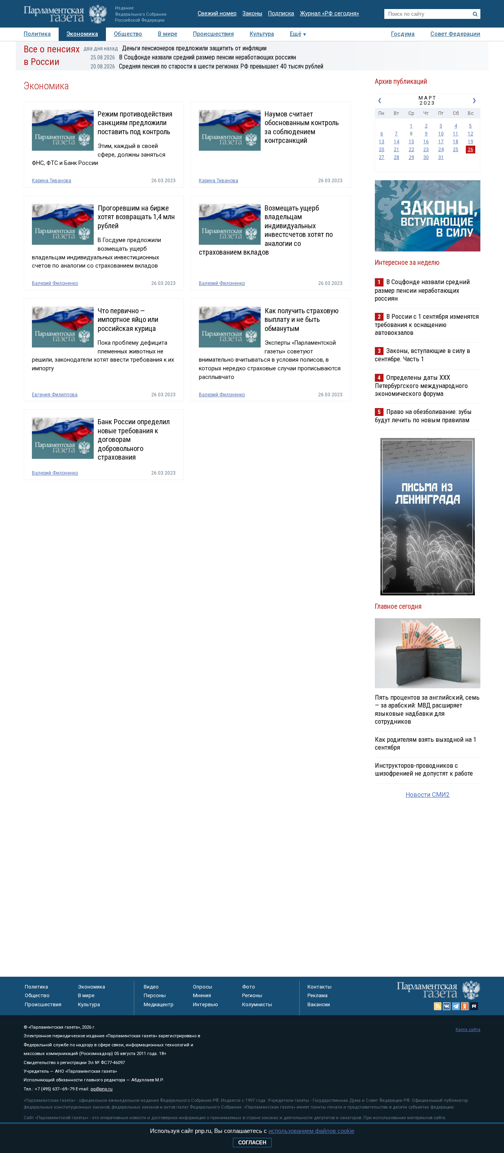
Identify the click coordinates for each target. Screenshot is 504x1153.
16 (426, 141)
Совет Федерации (455, 34)
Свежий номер (217, 13)
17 (441, 141)
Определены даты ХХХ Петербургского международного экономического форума (421, 385)
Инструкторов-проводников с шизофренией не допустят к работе (424, 769)
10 (441, 134)
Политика (37, 34)
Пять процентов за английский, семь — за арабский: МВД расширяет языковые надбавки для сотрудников (427, 709)
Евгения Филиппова (55, 394)
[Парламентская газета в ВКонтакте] (447, 1006)
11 (455, 134)
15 (411, 141)
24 (441, 149)
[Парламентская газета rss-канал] (438, 1006)
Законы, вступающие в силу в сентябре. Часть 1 (422, 355)
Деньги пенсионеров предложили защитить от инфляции (175, 48)
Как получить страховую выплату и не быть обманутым (302, 320)
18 (455, 141)
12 (470, 134)
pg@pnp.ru (102, 1089)
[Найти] (475, 14)
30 (426, 157)
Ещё (295, 34)
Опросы (202, 987)
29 (411, 157)
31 (441, 157)
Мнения (202, 995)
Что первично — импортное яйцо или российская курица (128, 320)
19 (470, 141)
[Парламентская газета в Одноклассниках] (465, 1006)
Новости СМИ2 (428, 794)
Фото (248, 987)
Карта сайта (468, 1029)
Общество (128, 34)
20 (381, 149)
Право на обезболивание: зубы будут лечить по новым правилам (423, 416)
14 (396, 141)
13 (381, 141)
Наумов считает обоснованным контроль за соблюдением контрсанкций (302, 127)
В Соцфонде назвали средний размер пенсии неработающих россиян (193, 57)
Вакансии (319, 1004)
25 (455, 149)
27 (381, 157)
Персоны (155, 995)
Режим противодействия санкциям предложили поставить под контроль (135, 123)
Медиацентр (159, 1004)
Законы (252, 13)
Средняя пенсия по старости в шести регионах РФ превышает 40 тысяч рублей (207, 66)
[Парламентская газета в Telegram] (456, 1006)
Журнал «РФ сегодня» (329, 13)
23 (426, 149)
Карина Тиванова (51, 180)
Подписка (281, 13)
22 (411, 149)
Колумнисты (257, 1004)
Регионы (252, 995)
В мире (167, 34)
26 (470, 149)
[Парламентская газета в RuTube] (474, 1006)
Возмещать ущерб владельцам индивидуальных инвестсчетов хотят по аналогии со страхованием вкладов (266, 230)
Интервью (205, 1004)
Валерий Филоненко (55, 283)
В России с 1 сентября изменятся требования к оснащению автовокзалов (427, 324)
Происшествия (213, 34)
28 (396, 157)
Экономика (82, 34)
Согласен (252, 1143)
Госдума (403, 34)
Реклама (318, 995)
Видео (151, 987)
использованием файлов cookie (311, 1130)
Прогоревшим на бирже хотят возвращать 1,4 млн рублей (136, 217)
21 (396, 149)
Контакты (320, 987)
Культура (262, 34)
